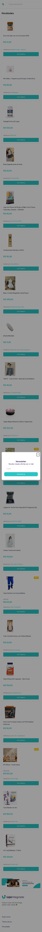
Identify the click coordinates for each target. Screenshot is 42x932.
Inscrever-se (21, 474)
